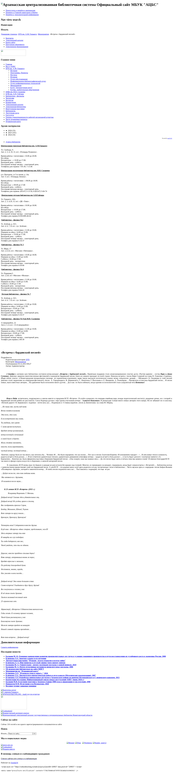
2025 (9, 133)
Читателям (10, 98)
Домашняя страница (9, 34)
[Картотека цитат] (8, 690)
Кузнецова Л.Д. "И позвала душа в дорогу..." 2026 (27, 673)
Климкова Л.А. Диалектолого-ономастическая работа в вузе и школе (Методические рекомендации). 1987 (51, 675)
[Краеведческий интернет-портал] (15, 713)
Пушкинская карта (13, 121)
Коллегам (9, 100)
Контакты (10, 38)
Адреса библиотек (13, 142)
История (13, 71)
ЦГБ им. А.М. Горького (27, 34)
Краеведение (11, 102)
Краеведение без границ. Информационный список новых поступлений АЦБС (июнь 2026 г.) (45, 680)
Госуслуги (10, 115)
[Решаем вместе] (8, 749)
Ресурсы (13, 75)
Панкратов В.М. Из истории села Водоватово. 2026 (27, 684)
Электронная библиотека (16, 107)
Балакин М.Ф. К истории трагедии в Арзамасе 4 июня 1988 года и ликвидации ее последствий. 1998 (48, 682)
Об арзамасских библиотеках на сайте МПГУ (25, 669)
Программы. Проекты (19, 73)
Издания (13, 77)
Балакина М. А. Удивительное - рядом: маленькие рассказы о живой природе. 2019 (41, 665)
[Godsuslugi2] (6, 711)
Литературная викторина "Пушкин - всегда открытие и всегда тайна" (36, 661)
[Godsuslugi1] (6, 747)
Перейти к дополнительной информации (22, 15)
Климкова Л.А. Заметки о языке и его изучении (26, 658)
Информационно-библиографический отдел (28, 81)
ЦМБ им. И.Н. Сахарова (15, 92)
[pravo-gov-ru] (7, 745)
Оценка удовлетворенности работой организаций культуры (30, 117)
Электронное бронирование (17, 47)
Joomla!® (14, 763)
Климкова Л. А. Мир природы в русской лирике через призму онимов (35, 663)
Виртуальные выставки (15, 109)
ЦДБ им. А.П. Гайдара (15, 94)
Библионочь (10, 111)
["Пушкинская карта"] (14, 709)
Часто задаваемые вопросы (16, 119)
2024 (9, 135)
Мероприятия (43, 34)
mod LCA (170, 138)
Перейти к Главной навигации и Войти (22, 13)
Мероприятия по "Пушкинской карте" (22, 671)
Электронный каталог (14, 40)
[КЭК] (46, 715)
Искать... (4, 734)
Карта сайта (10, 42)
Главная (9, 64)
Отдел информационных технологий (25, 83)
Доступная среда (12, 113)
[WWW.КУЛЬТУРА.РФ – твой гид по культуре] (20, 694)
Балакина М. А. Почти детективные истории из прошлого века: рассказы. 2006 (39, 667)
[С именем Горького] (9, 692)
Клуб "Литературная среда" (21, 88)
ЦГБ (27, 360)
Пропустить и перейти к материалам (20, 10)
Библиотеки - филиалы (15, 96)
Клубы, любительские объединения (24, 90)
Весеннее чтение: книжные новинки (21, 686)
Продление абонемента (15, 45)
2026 (9, 131)
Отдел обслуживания (18, 79)
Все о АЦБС (11, 66)
